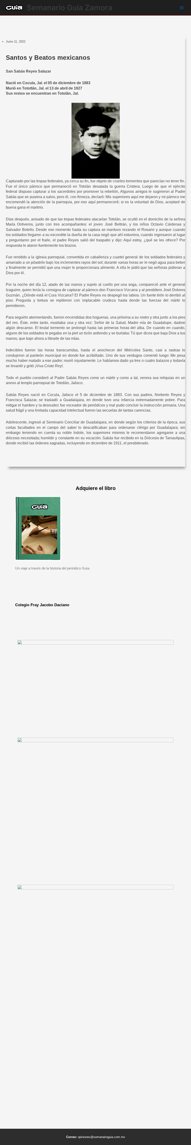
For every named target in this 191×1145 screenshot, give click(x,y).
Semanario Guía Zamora (69, 7)
